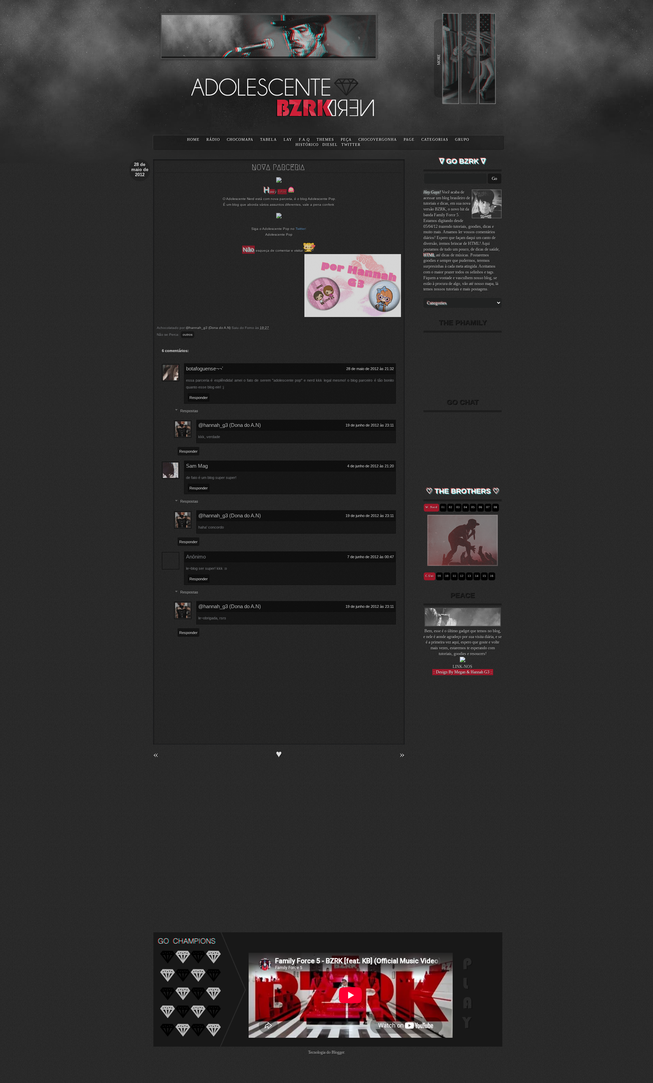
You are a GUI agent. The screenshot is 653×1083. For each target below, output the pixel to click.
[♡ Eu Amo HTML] (442, 563)
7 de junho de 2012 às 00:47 (370, 557)
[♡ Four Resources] (460, 563)
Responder (198, 398)
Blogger (338, 1052)
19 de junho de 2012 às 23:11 (370, 425)
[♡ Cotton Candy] (491, 563)
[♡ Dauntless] (465, 563)
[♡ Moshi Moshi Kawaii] (482, 563)
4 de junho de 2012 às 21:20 (370, 466)
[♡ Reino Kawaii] (447, 563)
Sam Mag (197, 466)
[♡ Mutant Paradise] (469, 563)
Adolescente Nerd (240, 199)
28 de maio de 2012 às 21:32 (370, 369)
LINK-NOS (462, 666)
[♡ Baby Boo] (434, 563)
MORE (439, 59)
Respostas (189, 411)
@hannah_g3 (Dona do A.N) (229, 425)
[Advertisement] (462, 799)
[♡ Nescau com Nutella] (429, 563)
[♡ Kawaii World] (451, 563)
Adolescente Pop (321, 199)
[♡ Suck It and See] (473, 563)
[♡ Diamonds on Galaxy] (456, 563)
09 (439, 576)
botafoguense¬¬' (204, 368)
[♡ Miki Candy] (487, 563)
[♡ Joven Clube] (438, 563)
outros (187, 334)
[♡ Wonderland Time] (495, 563)
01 (443, 507)
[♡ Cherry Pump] (478, 563)
